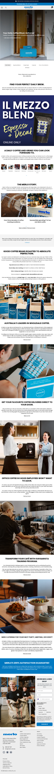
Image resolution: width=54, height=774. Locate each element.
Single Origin (26, 65)
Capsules (34, 65)
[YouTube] (11, 752)
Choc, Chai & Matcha (43, 65)
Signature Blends (17, 65)
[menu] (2, 7)
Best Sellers (7, 65)
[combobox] (39, 699)
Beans (3, 171)
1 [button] (26, 175)
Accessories (30, 171)
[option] (27, 35)
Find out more (27, 339)
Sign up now (27, 415)
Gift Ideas (27, 67)
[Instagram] (7, 752)
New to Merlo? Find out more (27, 228)
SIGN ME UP (44, 724)
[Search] (6, 7)
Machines (24, 171)
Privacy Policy (39, 720)
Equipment (17, 171)
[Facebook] (4, 752)
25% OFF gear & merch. (27, 4)
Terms (44, 720)
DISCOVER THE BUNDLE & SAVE (11, 38)
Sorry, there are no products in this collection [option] (27, 75)
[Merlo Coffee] (4, 167)
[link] (27, 301)
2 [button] (27, 175)
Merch (50, 171)
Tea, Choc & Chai (37, 171)
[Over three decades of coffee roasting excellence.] (13, 205)
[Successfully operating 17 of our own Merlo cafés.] (40, 205)
